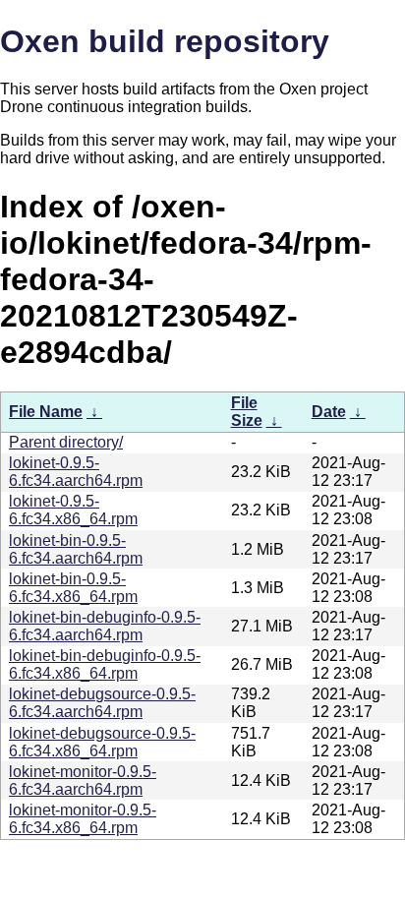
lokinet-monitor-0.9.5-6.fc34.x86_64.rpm (82, 819)
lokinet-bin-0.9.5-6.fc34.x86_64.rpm (73, 587)
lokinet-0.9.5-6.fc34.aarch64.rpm (76, 471)
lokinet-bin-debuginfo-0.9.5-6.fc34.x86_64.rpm (105, 664)
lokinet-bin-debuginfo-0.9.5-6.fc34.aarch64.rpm (105, 626)
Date (329, 411)
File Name (46, 411)
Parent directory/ (66, 442)
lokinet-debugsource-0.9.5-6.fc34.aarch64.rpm (102, 703)
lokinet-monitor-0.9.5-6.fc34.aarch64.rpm (82, 780)
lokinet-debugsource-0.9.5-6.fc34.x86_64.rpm (102, 742)
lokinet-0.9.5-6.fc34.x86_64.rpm (73, 510)
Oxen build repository (164, 41)
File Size (246, 411)
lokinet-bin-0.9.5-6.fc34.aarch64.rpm (76, 549)
